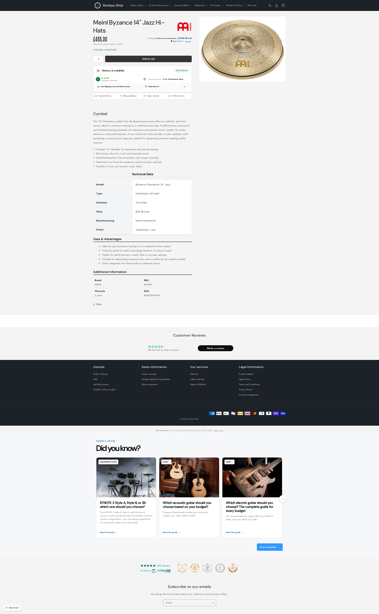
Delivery (194, 373)
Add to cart (148, 59)
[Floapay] (180, 41)
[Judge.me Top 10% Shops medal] (233, 568)
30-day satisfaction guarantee (156, 379)
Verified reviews (178, 96)
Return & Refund (198, 384)
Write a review (215, 348)
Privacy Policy (245, 389)
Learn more (218, 430)
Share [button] (99, 304)
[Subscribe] (212, 602)
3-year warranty (149, 373)
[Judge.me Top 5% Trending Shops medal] (220, 568)
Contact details (246, 373)
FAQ (95, 379)
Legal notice (244, 379)
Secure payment (149, 384)
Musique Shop (193, 419)
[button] (138, 5)
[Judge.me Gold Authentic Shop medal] (182, 568)
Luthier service (197, 379)
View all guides (270, 547)
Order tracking (100, 373)
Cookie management (248, 394)
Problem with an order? (104, 389)
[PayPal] (174, 41)
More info (188, 41)
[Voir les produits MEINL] (184, 26)
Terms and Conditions (249, 384)
